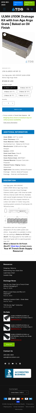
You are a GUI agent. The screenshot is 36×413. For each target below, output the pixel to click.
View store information (10, 122)
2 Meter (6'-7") (9, 95)
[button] (28, 9)
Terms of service (30, 406)
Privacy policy (30, 404)
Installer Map (7, 275)
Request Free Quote (28, 3)
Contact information (18, 406)
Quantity (4, 99)
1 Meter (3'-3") (23, 95)
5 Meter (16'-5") (25, 87)
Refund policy (18, 409)
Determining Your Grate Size (13, 270)
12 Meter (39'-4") (10, 87)
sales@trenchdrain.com (11, 357)
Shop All (9, 344)
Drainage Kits (10, 404)
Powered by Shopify (19, 404)
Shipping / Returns (9, 268)
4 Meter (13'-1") (9, 91)
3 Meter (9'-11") (24, 91)
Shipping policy (8, 406)
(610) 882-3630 (8, 355)
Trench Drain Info (18, 3)
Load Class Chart (9, 273)
